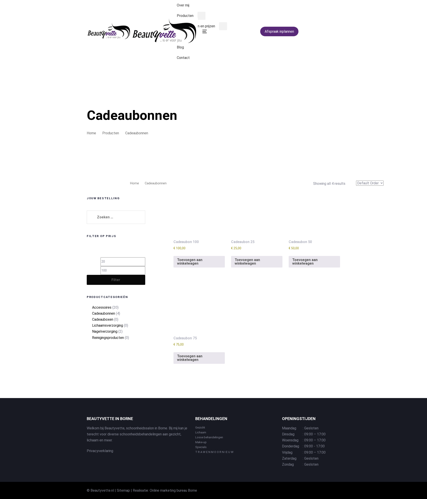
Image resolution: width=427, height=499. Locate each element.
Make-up (201, 442)
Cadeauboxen (102, 319)
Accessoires (101, 307)
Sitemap (123, 490)
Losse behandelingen (209, 437)
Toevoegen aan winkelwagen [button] (189, 262)
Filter (115, 280)
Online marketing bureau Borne (173, 490)
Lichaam (200, 432)
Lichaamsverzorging (107, 325)
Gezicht (200, 427)
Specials (201, 447)
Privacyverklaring (100, 451)
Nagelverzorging (104, 331)
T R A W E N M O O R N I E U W (214, 452)
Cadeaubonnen (103, 313)
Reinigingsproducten (108, 338)
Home (134, 183)
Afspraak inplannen (279, 31)
